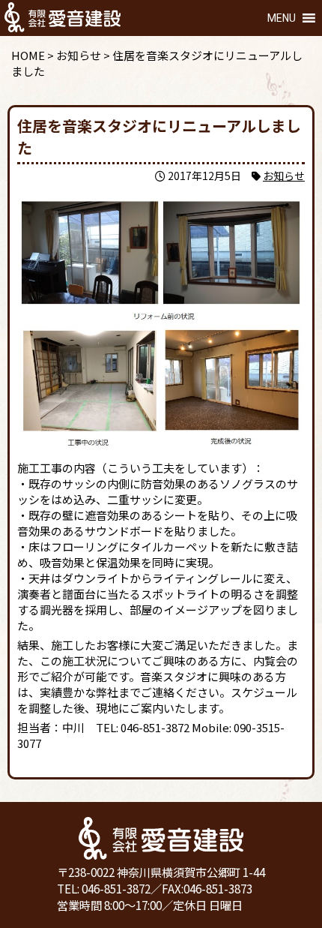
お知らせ (284, 175)
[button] (281, 18)
